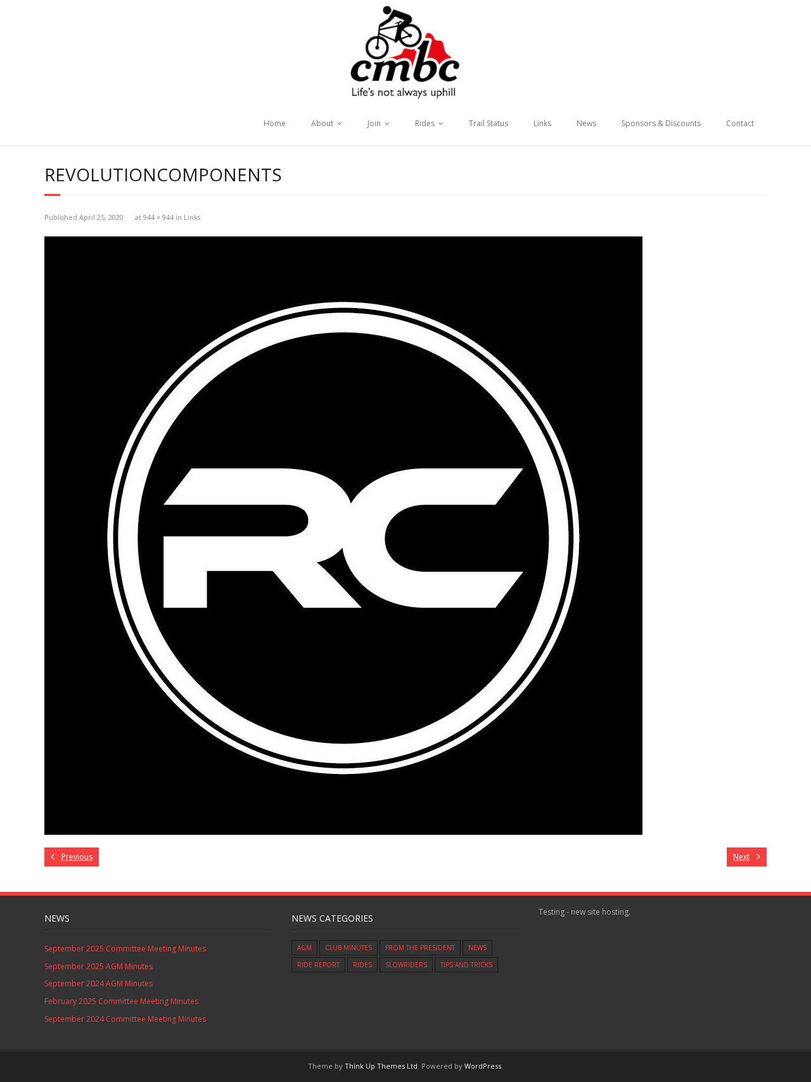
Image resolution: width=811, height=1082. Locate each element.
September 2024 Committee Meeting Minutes (125, 1019)
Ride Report (318, 964)
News (586, 123)
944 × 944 (158, 217)
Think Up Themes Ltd (381, 1066)
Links (542, 123)
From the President (420, 947)
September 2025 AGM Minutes (98, 966)
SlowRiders (406, 964)
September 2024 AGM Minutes (98, 983)
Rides (425, 123)
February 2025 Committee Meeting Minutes (121, 1001)
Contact (740, 123)
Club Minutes (348, 947)
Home (275, 123)
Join (374, 123)
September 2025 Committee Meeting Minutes (125, 948)
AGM (304, 947)
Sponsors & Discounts (661, 123)
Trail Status (488, 123)
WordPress (482, 1066)
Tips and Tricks (466, 964)
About (322, 123)
